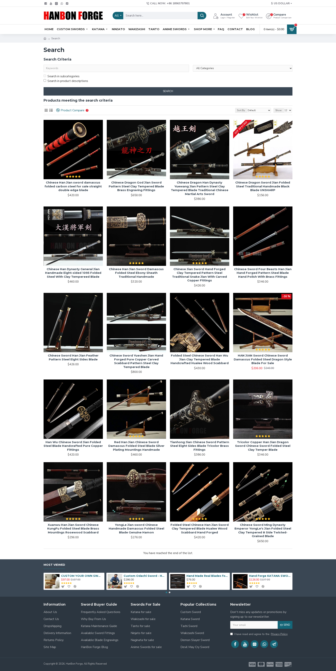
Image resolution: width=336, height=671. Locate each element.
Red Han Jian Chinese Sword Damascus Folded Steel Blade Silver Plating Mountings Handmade (136, 445)
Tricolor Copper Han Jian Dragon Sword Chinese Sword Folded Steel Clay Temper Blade (262, 445)
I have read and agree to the (261, 634)
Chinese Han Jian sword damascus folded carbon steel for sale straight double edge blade (73, 186)
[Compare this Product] (98, 437)
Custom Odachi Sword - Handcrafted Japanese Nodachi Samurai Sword (145, 576)
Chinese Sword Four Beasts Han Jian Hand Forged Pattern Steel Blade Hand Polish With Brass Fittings (262, 272)
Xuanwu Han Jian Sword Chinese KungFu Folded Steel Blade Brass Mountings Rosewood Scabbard (73, 528)
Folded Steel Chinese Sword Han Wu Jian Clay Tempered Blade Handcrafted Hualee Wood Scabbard (200, 359)
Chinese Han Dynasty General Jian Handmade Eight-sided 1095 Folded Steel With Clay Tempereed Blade (73, 272)
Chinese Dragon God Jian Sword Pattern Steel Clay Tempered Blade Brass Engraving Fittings (136, 186)
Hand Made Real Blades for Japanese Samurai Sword (207, 576)
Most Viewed (54, 564)
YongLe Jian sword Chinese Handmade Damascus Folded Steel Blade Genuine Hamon (136, 528)
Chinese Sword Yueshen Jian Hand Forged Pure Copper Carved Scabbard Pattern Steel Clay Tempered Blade (136, 361)
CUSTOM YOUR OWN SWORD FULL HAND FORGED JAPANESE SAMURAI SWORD (82, 576)
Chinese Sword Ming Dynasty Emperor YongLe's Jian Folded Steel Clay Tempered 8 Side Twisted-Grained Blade (262, 530)
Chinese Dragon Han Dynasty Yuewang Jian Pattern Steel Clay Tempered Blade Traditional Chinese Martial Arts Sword (199, 188)
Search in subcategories (63, 76)
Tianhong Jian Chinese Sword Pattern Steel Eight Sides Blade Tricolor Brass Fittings (199, 445)
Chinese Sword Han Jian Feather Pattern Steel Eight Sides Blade (73, 357)
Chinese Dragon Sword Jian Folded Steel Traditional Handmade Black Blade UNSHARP (262, 186)
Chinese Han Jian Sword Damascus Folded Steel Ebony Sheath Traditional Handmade (136, 272)
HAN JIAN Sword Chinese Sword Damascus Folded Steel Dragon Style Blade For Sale (263, 359)
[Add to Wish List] (90, 437)
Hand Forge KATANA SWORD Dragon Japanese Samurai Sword (270, 576)
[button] (166, 592)
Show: (278, 110)
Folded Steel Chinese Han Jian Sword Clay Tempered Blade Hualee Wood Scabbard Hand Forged (200, 528)
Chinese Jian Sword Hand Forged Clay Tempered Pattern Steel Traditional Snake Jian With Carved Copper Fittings (199, 274)
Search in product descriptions (67, 81)
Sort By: (241, 110)
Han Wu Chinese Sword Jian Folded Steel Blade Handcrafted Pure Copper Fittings (73, 445)
